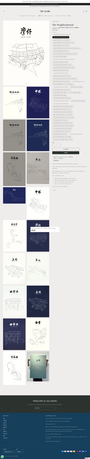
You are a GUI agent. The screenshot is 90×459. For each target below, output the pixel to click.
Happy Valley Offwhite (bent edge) (61, 70)
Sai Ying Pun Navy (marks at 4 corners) (62, 131)
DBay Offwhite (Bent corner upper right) (62, 35)
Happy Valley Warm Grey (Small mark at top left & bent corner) (67, 48)
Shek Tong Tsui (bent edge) (76, 87)
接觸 (4, 418)
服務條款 (5, 427)
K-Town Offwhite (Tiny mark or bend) (61, 89)
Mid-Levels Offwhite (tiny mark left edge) (62, 136)
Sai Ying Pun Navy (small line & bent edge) (62, 128)
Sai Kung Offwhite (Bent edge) (60, 56)
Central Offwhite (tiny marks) (76, 134)
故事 (4, 429)
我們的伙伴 (5, 433)
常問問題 (5, 420)
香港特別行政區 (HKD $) (8, 451)
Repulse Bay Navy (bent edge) (60, 95)
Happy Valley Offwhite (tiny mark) (61, 73)
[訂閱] (54, 408)
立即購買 (66, 152)
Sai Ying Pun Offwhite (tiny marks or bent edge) (64, 117)
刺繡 (4, 435)
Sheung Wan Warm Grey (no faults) (61, 101)
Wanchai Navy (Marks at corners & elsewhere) (63, 84)
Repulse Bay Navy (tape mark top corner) (62, 109)
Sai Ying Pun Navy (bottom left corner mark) (63, 139)
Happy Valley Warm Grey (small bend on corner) (64, 42)
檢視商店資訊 (56, 160)
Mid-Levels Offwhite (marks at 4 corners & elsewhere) (65, 78)
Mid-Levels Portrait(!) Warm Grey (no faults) (63, 114)
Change (33, 230)
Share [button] (55, 190)
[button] (4, 11)
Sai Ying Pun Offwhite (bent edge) (61, 62)
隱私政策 (5, 422)
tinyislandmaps (8, 456)
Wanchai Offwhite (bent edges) (78, 100)
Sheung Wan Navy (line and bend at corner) (63, 123)
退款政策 (5, 425)
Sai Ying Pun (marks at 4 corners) (60, 120)
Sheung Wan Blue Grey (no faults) (61, 87)
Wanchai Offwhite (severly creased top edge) (63, 106)
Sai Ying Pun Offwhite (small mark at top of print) (64, 59)
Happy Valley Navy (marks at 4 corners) (62, 75)
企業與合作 (5, 438)
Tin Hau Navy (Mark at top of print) (61, 51)
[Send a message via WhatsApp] (2, 456)
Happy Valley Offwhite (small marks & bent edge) (64, 67)
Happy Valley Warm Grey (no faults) (61, 45)
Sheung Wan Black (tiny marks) (60, 134)
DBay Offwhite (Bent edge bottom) (61, 37)
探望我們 (5, 431)
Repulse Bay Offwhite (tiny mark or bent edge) (63, 125)
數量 (53, 142)
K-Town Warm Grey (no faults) (60, 92)
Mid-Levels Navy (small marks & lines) (62, 81)
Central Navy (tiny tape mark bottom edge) (63, 111)
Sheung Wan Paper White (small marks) (62, 98)
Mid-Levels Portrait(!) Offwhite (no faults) (62, 64)
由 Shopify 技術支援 (14, 456)
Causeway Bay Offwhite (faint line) (61, 104)
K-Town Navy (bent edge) (75, 92)
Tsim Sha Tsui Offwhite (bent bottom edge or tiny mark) (65, 53)
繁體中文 (19, 451)
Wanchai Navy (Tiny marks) (79, 82)
